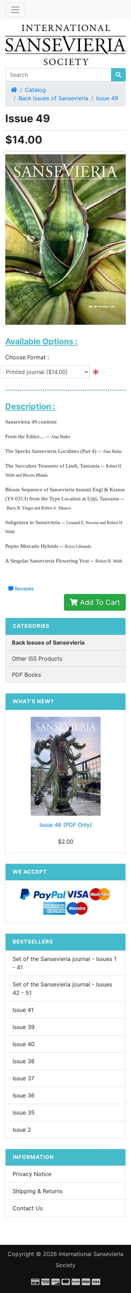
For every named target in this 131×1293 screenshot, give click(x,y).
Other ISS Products (37, 658)
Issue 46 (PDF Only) (65, 824)
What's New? (33, 701)
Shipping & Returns (38, 1191)
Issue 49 (107, 98)
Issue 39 (24, 1026)
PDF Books (26, 674)
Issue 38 (24, 1061)
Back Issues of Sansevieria (53, 98)
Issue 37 (23, 1078)
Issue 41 (23, 1009)
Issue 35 (24, 1112)
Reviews (23, 589)
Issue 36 (24, 1095)
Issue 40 (24, 1044)
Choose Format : (29, 357)
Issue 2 (22, 1129)
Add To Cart (99, 602)
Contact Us (28, 1208)
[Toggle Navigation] (15, 10)
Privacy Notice (32, 1173)
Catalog (35, 89)
